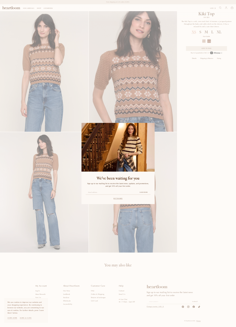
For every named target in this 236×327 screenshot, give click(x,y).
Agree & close (26, 318)
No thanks (117, 198)
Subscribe (144, 192)
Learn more (12, 318)
